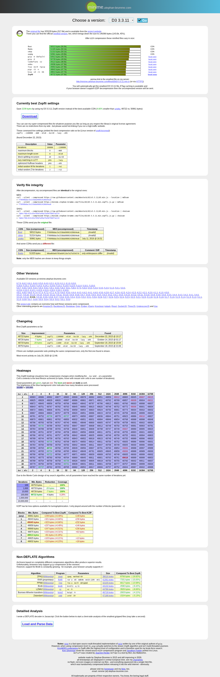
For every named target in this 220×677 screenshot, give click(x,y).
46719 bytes (108, 592)
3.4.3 (180, 295)
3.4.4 (174, 295)
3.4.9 (152, 295)
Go (144, 20)
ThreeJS (131, 306)
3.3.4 (72, 297)
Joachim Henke (102, 653)
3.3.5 (67, 297)
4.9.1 (19, 292)
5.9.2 (46, 288)
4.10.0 (65, 290)
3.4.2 (185, 295)
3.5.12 (52, 295)
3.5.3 (104, 295)
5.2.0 (106, 288)
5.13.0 (65, 286)
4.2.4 (128, 292)
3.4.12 (133, 295)
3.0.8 (24, 299)
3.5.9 (71, 295)
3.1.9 (156, 297)
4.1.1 (155, 292)
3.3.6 (61, 297)
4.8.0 (30, 292)
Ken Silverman (69, 651)
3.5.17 (19, 295)
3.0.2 (57, 299)
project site (25, 304)
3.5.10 (65, 295)
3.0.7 (30, 299)
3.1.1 (199, 297)
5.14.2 (39, 286)
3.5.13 (46, 295)
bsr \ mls (22, 394)
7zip (60, 583)
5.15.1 (26, 286)
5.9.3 (40, 288)
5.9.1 (51, 288)
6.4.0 (46, 283)
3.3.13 (19, 297)
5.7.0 (79, 288)
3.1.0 (19, 299)
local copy (152, 57)
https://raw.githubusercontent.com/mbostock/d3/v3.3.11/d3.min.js (76, 197)
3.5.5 (93, 295)
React (114, 306)
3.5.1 (115, 295)
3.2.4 (122, 297)
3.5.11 (59, 295)
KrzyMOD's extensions (67, 648)
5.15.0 (32, 286)
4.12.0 (39, 290)
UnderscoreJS (142, 306)
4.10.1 (59, 290)
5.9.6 (24, 288)
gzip (120, 644)
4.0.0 (166, 292)
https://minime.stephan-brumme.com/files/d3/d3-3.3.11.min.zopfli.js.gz (79, 202)
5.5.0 (90, 288)
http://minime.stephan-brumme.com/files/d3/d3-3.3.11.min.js (103, 81)
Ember (84, 306)
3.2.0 (143, 297)
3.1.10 (150, 297)
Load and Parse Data (37, 624)
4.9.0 (24, 292)
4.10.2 (52, 290)
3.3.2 (83, 297)
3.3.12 (26, 297)
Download (29, 116)
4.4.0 (95, 292)
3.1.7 (166, 297)
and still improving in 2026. (130, 657)
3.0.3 (51, 299)
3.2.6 (111, 297)
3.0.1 (62, 299)
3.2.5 (116, 297)
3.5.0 (121, 295)
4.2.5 (123, 292)
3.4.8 (158, 295)
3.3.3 (78, 297)
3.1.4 (183, 297)
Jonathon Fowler (134, 651)
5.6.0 (84, 288)
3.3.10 (39, 297)
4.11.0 (46, 290)
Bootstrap (70, 306)
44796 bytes (108, 589)
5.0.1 (117, 288)
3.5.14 (39, 295)
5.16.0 (19, 286)
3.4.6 (163, 295)
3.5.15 (32, 295)
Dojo (78, 306)
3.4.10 (146, 295)
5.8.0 (73, 288)
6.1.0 (68, 283)
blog (123, 669)
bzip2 (60, 592)
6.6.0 (35, 283)
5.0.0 (123, 288)
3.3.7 (56, 297)
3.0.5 (40, 299)
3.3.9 (45, 297)
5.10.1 (85, 286)
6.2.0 (57, 283)
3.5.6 (88, 295)
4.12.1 (32, 290)
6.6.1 (30, 283)
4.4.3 (79, 292)
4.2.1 (144, 292)
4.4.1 (90, 292)
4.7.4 (35, 292)
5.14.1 (46, 286)
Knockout (99, 306)
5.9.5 (30, 288)
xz (60, 589)
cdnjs (20, 235)
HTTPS (139, 81)
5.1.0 (112, 288)
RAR (60, 580)
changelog (138, 660)
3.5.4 (99, 295)
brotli (60, 586)
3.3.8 (50, 297)
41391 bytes (108, 580)
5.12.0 (72, 286)
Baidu (20, 253)
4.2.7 (112, 292)
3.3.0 (94, 297)
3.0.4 (46, 299)
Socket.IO (122, 306)
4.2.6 (117, 292)
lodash (107, 306)
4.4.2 (84, 292)
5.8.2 (62, 288)
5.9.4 (35, 288)
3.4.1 (191, 295)
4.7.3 (40, 292)
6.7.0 (19, 283)
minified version (60, 34)
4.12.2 (26, 290)
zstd (60, 596)
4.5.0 (68, 292)
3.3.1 (89, 297)
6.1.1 (62, 283)
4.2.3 (134, 292)
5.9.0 (57, 288)
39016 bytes (108, 576)
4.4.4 (73, 292)
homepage (109, 669)
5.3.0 (101, 288)
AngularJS (47, 306)
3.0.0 (68, 299)
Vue (155, 306)
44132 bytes (108, 586)
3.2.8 (100, 297)
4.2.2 (139, 292)
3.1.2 (194, 297)
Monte (29, 475)
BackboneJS (59, 306)
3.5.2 (110, 295)
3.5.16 (26, 295)
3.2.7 (105, 297)
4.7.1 (51, 292)
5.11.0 (79, 286)
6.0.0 (73, 283)
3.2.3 (127, 297)
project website (94, 31)
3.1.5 (177, 297)
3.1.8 (161, 297)
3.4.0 (196, 295)
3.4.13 (127, 295)
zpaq (60, 576)
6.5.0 (40, 283)
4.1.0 (161, 292)
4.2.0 (150, 292)
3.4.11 (140, 295)
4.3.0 (101, 292)
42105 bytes (108, 583)
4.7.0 (57, 292)
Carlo (34, 475)
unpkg (117, 109)
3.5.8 (77, 295)
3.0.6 (35, 299)
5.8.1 (68, 288)
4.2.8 (106, 292)
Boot (20, 232)
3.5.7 (82, 295)
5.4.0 (95, 288)
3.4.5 (169, 295)
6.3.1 (51, 283)
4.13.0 (19, 290)
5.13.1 (59, 286)
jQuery (91, 306)
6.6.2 (24, 283)
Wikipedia (48, 576)
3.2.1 (138, 297)
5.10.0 (92, 286)
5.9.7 (19, 288)
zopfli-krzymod (102, 131)
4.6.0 (62, 292)
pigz (66, 644)
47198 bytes (108, 596)
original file (35, 31)
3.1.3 (188, 297)
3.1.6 (172, 297)
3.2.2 (132, 297)
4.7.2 (46, 292)
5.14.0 (52, 286)
